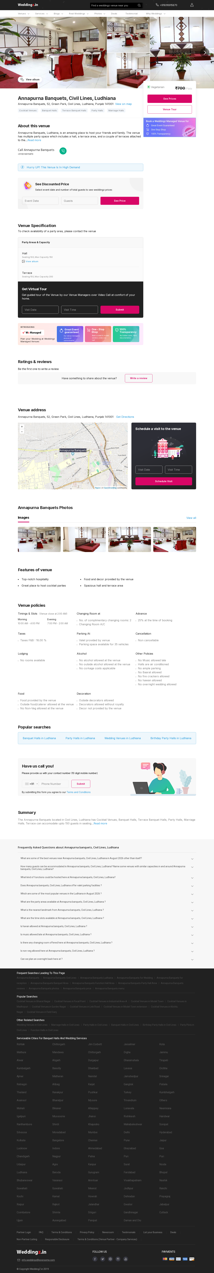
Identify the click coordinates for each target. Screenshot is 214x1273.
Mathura (21, 1052)
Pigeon (97, 487)
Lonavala (129, 1108)
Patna (91, 1156)
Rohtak (21, 1044)
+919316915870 (25, 153)
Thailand (21, 1092)
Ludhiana (22, 1172)
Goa (161, 1148)
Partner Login (24, 1232)
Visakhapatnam (132, 1180)
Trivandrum (130, 1100)
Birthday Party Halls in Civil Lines (159, 1025)
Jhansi (92, 1116)
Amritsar (93, 1180)
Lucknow (22, 1148)
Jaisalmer (129, 1044)
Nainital (92, 1076)
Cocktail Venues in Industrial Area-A (108, 1001)
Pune (127, 1140)
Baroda (56, 1172)
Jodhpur (128, 1188)
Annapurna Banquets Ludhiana (96, 977)
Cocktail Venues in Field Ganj (42, 1012)
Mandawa (58, 1052)
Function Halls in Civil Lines (44, 1030)
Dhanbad (93, 1068)
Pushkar (93, 1092)
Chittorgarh (58, 1044)
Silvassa (22, 1132)
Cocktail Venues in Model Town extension (125, 1006)
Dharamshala (131, 1060)
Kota (162, 1044)
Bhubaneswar (24, 1180)
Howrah (92, 1196)
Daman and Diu (132, 1220)
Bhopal (163, 1172)
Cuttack (163, 1212)
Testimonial (131, 13)
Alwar (20, 1060)
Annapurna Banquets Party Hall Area (137, 983)
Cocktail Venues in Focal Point (70, 1001)
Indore (56, 1148)
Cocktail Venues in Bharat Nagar (33, 1001)
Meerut (92, 1188)
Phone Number (51, 784)
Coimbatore (23, 1212)
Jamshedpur (131, 1076)
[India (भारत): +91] (30, 784)
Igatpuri (21, 1116)
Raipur (20, 1204)
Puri (126, 1156)
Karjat (91, 1084)
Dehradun (129, 1196)
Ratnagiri (22, 1084)
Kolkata (21, 1140)
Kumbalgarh (23, 1068)
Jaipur (163, 1140)
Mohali (21, 1108)
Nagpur (56, 1156)
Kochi (20, 1196)
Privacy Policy (87, 1232)
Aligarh (56, 1060)
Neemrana (165, 1108)
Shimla (56, 1212)
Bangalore (58, 1140)
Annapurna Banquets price (77, 988)
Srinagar (164, 1076)
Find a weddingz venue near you (109, 5)
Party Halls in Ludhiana (80, 738)
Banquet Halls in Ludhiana (39, 738)
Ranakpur (57, 1092)
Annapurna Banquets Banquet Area (49, 983)
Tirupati (163, 1060)
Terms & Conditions (61, 1232)
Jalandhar (93, 1204)
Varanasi (57, 1180)
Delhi (127, 1132)
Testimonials (128, 1232)
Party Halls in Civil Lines (95, 1025)
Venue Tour (170, 109)
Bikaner (56, 1108)
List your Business (152, 1232)
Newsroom (108, 1232)
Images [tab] (23, 518)
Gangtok (128, 1084)
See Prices (169, 98)
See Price (120, 200)
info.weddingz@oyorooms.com (38, 1260)
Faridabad (129, 1172)
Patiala (163, 1084)
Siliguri (92, 1212)
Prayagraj (164, 1196)
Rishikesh (129, 1116)
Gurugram (93, 1172)
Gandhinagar (131, 1212)
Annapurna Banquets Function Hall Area (93, 983)
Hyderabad (165, 1132)
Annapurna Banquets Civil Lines (59, 977)
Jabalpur (164, 1204)
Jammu (163, 1052)
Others (163, 1100)
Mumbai (92, 1132)
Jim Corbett (95, 1044)
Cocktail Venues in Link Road (85, 1006)
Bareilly (56, 1068)
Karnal (56, 1196)
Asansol (21, 1100)
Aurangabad (59, 1220)
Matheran (57, 1076)
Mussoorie (58, 1116)
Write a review (138, 378)
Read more (34, 140)
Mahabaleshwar (133, 1124)
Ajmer (20, 1076)
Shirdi (55, 1124)
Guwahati (22, 1188)
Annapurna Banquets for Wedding (135, 977)
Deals (114, 13)
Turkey (127, 1092)
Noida (162, 1164)
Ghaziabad (130, 1148)
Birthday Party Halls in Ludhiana (170, 738)
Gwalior (128, 1204)
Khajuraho (93, 1124)
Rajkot (56, 1204)
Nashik (163, 1180)
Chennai (92, 1140)
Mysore (92, 1100)
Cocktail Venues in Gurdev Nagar (49, 1006)
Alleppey (93, 1108)
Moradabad (59, 1132)
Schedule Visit (163, 481)
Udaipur (21, 1164)
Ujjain (20, 1220)
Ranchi (163, 1188)
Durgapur (93, 1060)
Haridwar (164, 1116)
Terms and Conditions (79, 792)
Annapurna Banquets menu (109, 988)
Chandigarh (23, 1156)
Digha (127, 1052)
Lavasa (128, 1068)
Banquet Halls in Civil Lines (125, 1025)
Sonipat (163, 1124)
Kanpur (92, 1164)
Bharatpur (57, 1100)
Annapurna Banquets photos (44, 988)
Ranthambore (24, 1124)
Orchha (163, 1068)
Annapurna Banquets (28, 977)
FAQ (41, 1232)
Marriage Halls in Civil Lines (65, 1025)
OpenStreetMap (110, 487)
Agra (55, 1164)
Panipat (92, 1220)
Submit (120, 309)
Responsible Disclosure (57, 1239)
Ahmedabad (95, 1148)
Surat (127, 1164)
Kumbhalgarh (166, 1092)
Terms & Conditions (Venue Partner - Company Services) (107, 1239)
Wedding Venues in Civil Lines (32, 1025)
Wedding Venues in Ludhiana (122, 738)
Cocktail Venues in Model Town (147, 1001)
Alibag (56, 1084)
